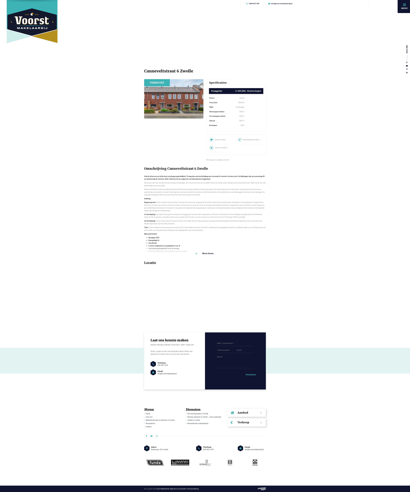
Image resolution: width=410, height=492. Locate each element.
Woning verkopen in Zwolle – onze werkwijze (204, 417)
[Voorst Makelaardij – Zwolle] (32, 24)
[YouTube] (407, 66)
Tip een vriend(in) (221, 147)
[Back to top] (406, 479)
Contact (148, 427)
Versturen (251, 374)
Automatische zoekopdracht (197, 423)
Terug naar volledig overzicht (218, 160)
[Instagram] (407, 69)
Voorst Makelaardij (162, 489)
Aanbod (243, 412)
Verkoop (243, 422)
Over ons (149, 417)
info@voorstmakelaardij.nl (281, 3)
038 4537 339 (254, 3)
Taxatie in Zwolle (193, 420)
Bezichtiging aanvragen (251, 139)
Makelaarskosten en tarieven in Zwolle (160, 420)
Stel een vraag (220, 139)
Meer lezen (208, 253)
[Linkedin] (407, 72)
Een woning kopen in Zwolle (197, 414)
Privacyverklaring (193, 489)
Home (148, 414)
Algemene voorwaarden (178, 489)
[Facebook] (407, 62)
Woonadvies (150, 423)
